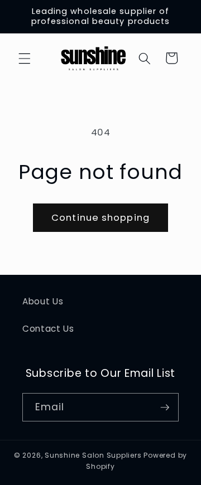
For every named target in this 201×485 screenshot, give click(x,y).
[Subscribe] (164, 407)
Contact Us (48, 328)
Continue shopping (100, 217)
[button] (24, 58)
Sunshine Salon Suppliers (93, 455)
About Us (42, 301)
